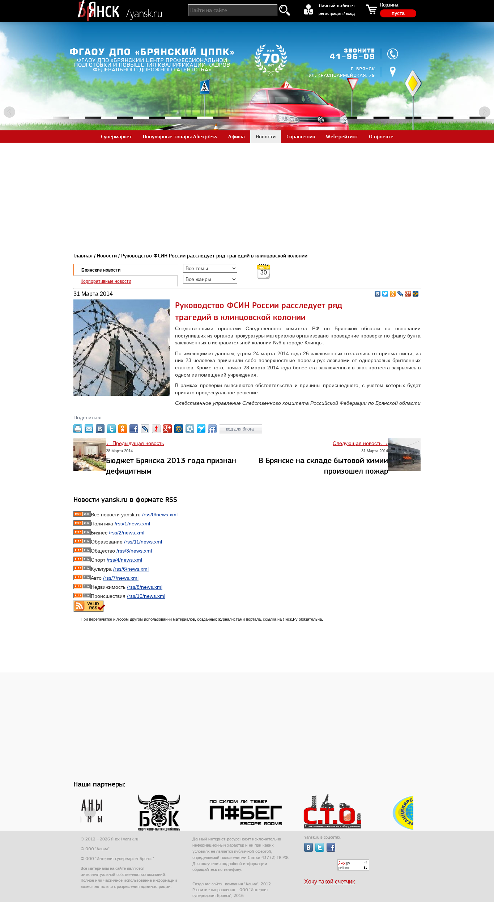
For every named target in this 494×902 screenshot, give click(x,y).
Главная (83, 255)
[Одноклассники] (393, 293)
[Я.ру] (156, 428)
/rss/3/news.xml (134, 551)
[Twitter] (385, 293)
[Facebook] (133, 428)
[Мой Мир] (416, 293)
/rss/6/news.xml (131, 569)
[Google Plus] (408, 293)
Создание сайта (207, 883)
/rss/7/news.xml (121, 578)
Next (484, 112)
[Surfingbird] (201, 428)
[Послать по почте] (89, 428)
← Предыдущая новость (135, 443)
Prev (9, 112)
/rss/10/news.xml (146, 596)
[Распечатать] (77, 428)
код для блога (240, 429)
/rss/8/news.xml (144, 587)
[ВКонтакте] (378, 293)
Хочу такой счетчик (329, 881)
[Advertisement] (247, 193)
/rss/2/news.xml (126, 533)
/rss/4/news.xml (124, 560)
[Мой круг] (190, 428)
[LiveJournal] (400, 293)
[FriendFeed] (212, 428)
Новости (107, 255)
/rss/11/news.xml (143, 542)
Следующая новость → (360, 443)
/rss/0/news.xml (160, 514)
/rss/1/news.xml (132, 523)
